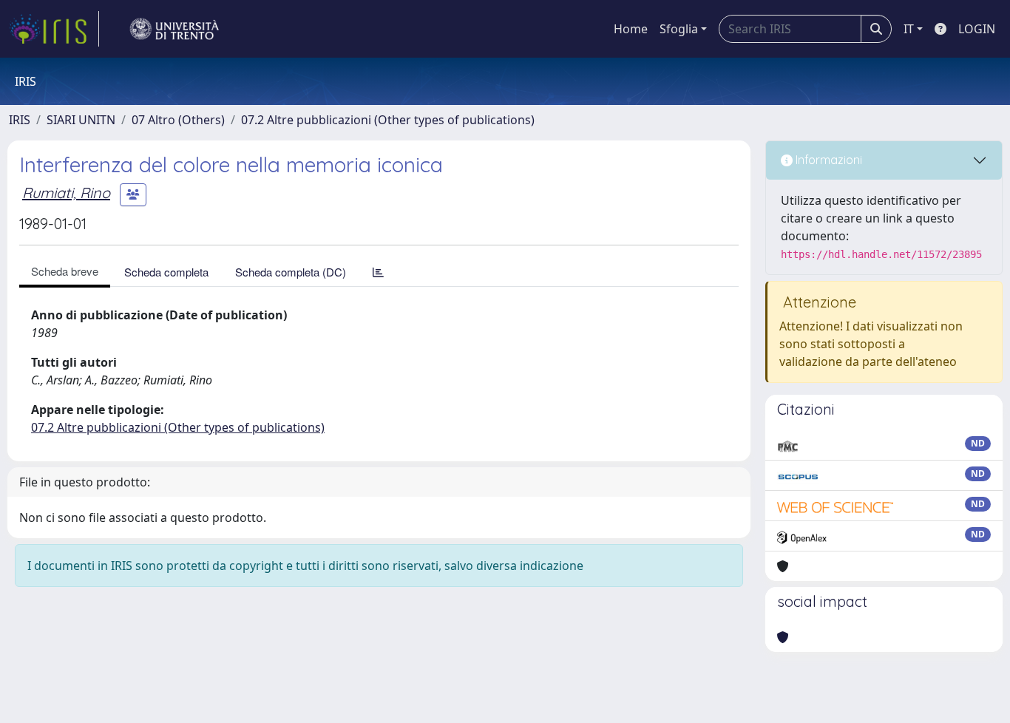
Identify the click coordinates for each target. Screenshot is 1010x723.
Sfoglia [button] (679, 29)
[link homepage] (54, 29)
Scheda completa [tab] (166, 271)
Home (631, 29)
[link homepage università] (174, 29)
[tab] (378, 271)
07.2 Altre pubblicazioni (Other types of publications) (388, 120)
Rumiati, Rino (66, 192)
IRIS (19, 120)
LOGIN (976, 29)
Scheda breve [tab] (64, 271)
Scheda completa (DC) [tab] (290, 271)
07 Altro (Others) (178, 120)
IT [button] (909, 29)
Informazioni (827, 159)
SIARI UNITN (81, 120)
